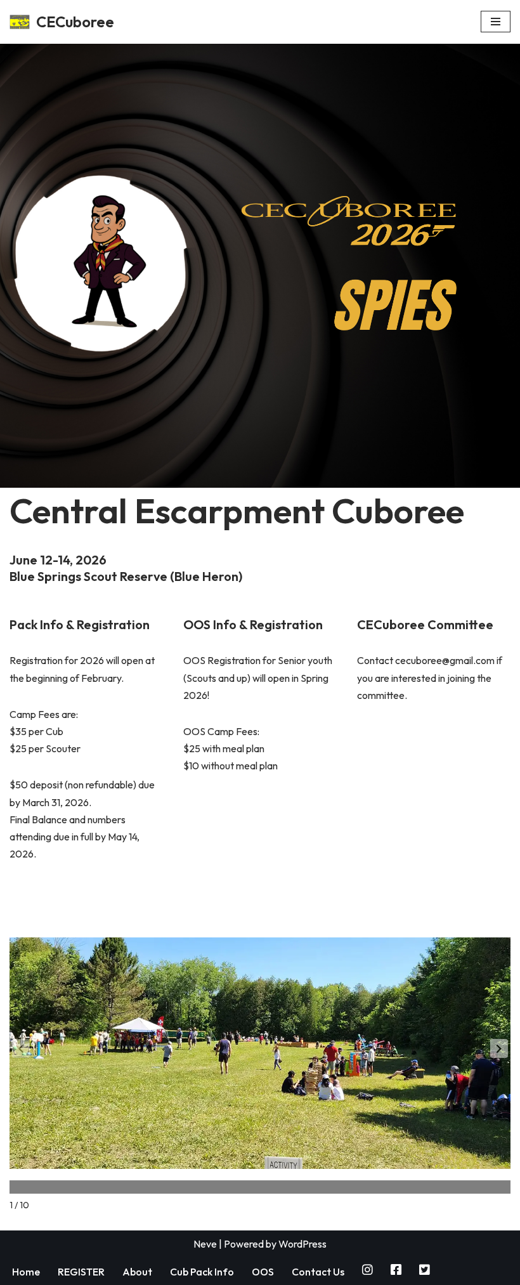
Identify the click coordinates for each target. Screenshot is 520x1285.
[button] (499, 1048)
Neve (205, 1243)
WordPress (302, 1243)
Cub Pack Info (202, 1271)
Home (26, 1271)
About (137, 1271)
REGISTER (81, 1271)
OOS (263, 1271)
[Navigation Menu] (495, 21)
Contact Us (318, 1271)
